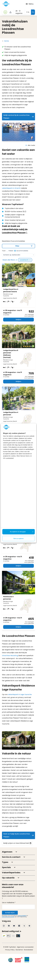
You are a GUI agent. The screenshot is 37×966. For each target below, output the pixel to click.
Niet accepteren (18, 538)
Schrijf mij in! (10, 912)
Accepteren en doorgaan (18, 531)
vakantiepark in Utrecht (11, 188)
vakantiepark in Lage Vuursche (20, 694)
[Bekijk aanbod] (10, 12)
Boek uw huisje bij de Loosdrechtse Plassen (16, 835)
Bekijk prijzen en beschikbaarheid (16, 843)
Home (6, 41)
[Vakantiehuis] (5, 12)
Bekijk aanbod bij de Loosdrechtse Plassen (16, 116)
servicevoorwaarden (8, 917)
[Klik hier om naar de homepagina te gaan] (6, 4)
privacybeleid (22, 915)
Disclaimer (19, 950)
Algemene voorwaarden (25, 947)
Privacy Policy (10, 950)
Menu (31, 4)
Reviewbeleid (28, 950)
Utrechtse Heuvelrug (10, 655)
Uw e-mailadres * (8, 902)
